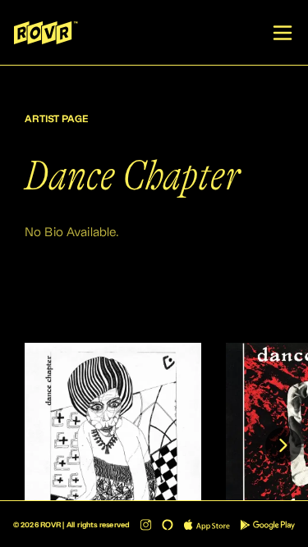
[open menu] (282, 33)
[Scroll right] (283, 445)
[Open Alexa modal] (167, 525)
